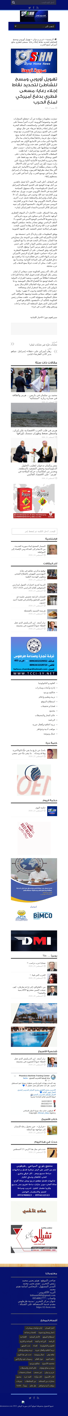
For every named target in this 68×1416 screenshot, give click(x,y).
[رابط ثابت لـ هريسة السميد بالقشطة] (52, 618)
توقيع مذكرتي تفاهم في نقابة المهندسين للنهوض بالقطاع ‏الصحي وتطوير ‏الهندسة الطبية (30, 574)
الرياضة (51, 720)
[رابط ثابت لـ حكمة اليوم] (52, 815)
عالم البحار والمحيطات (45, 715)
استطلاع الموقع (48, 701)
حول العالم (39, 1359)
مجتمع (52, 710)
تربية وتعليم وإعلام (47, 697)
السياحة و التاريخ (26, 1341)
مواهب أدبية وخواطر (46, 729)
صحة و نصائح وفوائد (46, 1368)
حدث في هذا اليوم (24, 1355)
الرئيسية (50, 39)
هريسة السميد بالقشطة (35, 610)
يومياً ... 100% (22, 1386)
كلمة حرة (27, 1377)
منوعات (19, 1381)
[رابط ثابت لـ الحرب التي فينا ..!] (52, 983)
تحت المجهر (25, 1346)
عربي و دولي (38, 39)
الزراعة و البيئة (40, 1341)
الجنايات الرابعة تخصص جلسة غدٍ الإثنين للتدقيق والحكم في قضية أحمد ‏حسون (29, 599)
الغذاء (35, 1346)
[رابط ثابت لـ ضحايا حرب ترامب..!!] (52, 971)
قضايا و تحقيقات (48, 706)
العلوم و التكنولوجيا (46, 683)
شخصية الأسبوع (48, 1363)
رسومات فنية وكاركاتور (23, 1359)
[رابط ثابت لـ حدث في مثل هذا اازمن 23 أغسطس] (52, 1157)
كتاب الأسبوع (49, 1377)
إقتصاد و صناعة (30, 1332)
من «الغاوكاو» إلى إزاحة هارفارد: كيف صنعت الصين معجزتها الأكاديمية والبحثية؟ (29, 990)
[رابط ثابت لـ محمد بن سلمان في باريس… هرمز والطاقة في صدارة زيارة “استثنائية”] (34, 391)
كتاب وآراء (38, 1377)
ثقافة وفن (50, 1355)
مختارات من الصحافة (46, 1381)
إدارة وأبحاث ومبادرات (45, 687)
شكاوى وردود (49, 692)
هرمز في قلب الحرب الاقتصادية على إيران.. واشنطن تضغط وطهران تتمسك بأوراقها (34, 432)
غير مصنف (38, 1372)
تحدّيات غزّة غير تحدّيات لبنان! (43, 343)
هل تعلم (33, 1386)
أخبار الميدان (49, 1328)
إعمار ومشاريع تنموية (46, 1332)
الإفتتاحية (23, 1337)
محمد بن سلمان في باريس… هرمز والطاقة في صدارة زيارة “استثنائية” (34, 397)
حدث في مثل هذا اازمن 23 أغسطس (29, 1149)
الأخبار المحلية (35, 1337)
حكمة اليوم (41, 807)
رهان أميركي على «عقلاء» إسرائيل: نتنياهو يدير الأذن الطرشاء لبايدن (31, 351)
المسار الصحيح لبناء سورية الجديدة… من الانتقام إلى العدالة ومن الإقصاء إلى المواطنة (28, 549)
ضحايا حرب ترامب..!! (36, 963)
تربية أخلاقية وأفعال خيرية (44, 724)
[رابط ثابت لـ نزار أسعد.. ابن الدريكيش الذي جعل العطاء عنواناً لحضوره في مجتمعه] (52, 630)
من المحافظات (30, 1381)
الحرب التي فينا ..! (38, 975)
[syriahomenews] (34, 19)
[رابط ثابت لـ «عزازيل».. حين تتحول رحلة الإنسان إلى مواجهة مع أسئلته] (52, 1134)
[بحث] (13, 2)
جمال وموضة (49, 733)
